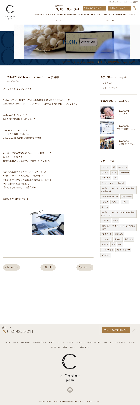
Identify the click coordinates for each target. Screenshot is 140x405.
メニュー (125, 202)
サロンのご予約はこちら (94, 8)
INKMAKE (119, 234)
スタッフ (115, 202)
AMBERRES (124, 173)
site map (84, 347)
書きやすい (122, 167)
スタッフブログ (109, 88)
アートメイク (106, 239)
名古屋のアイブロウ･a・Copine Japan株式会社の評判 (118, 227)
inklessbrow (105, 255)
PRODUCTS (105, 178)
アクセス (104, 202)
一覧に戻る (48, 267)
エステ (114, 173)
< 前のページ (11, 267)
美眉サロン (129, 239)
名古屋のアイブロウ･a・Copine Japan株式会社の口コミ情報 (118, 213)
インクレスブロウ (123, 250)
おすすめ (104, 173)
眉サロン (118, 239)
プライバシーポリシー (109, 197)
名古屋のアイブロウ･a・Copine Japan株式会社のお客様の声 (118, 189)
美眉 (120, 244)
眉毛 (113, 244)
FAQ (115, 178)
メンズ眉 (104, 244)
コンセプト (105, 220)
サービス (104, 207)
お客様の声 (107, 83)
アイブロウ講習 (107, 250)
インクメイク (106, 234)
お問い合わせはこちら (119, 8)
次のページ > (84, 267)
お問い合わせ (127, 197)
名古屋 (115, 220)
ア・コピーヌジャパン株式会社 (113, 183)
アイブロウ (105, 167)
